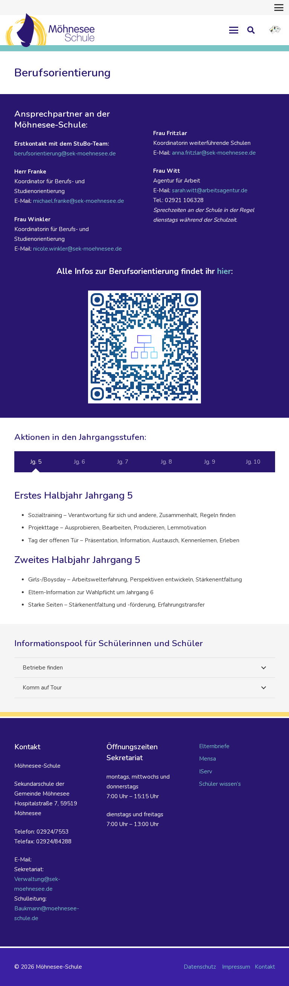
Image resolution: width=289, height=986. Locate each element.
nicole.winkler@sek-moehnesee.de (77, 249)
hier (224, 271)
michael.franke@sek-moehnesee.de (78, 201)
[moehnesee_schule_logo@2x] (50, 30)
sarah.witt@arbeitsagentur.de (210, 190)
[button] (279, 7)
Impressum (236, 967)
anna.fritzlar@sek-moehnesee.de (214, 153)
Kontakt (265, 967)
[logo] (275, 30)
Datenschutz (200, 967)
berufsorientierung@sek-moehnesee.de (65, 153)
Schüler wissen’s (220, 784)
